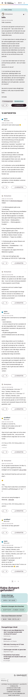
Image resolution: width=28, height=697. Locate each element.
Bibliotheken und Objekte (10, 641)
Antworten (19, 105)
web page (11, 499)
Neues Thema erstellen (11, 619)
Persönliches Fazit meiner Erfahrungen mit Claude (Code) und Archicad (15, 656)
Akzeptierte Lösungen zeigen (13, 610)
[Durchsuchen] (2, 3)
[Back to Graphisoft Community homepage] (9, 2)
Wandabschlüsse (19, 101)
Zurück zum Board (9, 600)
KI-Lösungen (7, 660)
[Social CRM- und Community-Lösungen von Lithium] (4, 680)
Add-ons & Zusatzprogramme (11, 646)
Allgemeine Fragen (8, 651)
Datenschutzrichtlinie (14, 688)
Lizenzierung (7, 636)
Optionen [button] (25, 9)
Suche (15, 3)
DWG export (7, 639)
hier (24, 258)
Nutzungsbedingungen (13, 689)
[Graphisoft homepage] (20, 675)
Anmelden (25, 3)
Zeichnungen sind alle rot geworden (15, 649)
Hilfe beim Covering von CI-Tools (14, 644)
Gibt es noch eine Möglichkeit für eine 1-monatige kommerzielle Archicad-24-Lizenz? (14, 632)
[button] (3, 105)
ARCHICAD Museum (16, 201)
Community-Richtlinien (13, 691)
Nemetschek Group (14, 695)
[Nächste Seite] (18, 581)
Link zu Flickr (22, 470)
